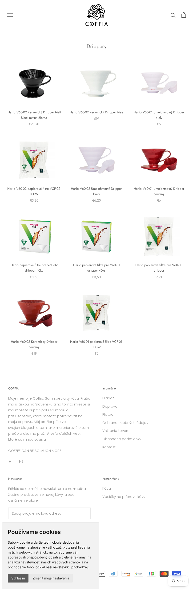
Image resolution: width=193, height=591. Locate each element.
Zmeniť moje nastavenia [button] (51, 578)
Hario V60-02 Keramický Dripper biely (96, 112)
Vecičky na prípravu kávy (123, 496)
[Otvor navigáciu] (10, 15)
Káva (106, 488)
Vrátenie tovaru (115, 430)
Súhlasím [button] (18, 578)
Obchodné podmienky (121, 438)
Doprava (109, 406)
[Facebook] (10, 461)
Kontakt (109, 446)
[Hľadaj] (173, 14)
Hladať (108, 398)
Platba (107, 414)
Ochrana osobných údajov (125, 422)
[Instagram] (21, 461)
